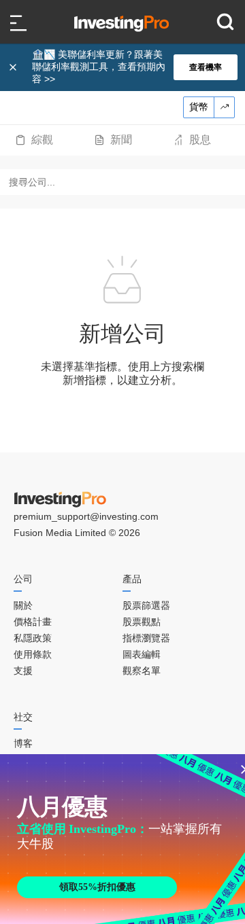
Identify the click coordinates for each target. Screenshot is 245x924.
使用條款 (33, 654)
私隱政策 (33, 638)
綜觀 (42, 139)
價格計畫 (33, 621)
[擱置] (14, 67)
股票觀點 (141, 621)
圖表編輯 (141, 654)
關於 (23, 605)
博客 (23, 743)
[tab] (34, 140)
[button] (129, 67)
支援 (23, 670)
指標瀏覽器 (146, 638)
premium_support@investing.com (86, 516)
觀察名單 (141, 670)
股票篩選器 (146, 605)
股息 (200, 139)
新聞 (121, 139)
